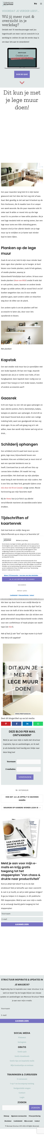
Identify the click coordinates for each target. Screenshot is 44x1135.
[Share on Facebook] (16, 724)
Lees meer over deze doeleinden (28, 575)
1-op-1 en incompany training (22, 1084)
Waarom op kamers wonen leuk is (20, 807)
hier (10, 627)
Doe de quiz (22, 74)
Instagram (22, 1042)
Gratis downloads (22, 1056)
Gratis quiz (22, 1052)
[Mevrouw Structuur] (7, 4)
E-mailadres (11, 769)
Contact (32, 595)
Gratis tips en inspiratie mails (22, 1061)
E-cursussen (22, 1079)
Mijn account (28, 1121)
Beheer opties (22, 591)
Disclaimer (8, 1121)
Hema (8, 499)
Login (22, 1097)
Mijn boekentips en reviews (22, 1065)
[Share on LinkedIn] (27, 724)
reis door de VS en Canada (12, 488)
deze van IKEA (20, 280)
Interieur (23, 790)
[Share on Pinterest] (6, 724)
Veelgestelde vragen (22, 1088)
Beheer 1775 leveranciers (11, 575)
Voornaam (11, 761)
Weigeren (22, 585)
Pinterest (22, 1037)
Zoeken (35, 1107)
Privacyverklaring (24, 595)
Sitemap (6, 1116)
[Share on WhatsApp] (38, 724)
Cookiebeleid (13, 595)
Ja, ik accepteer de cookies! (22, 579)
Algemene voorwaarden (19, 1116)
